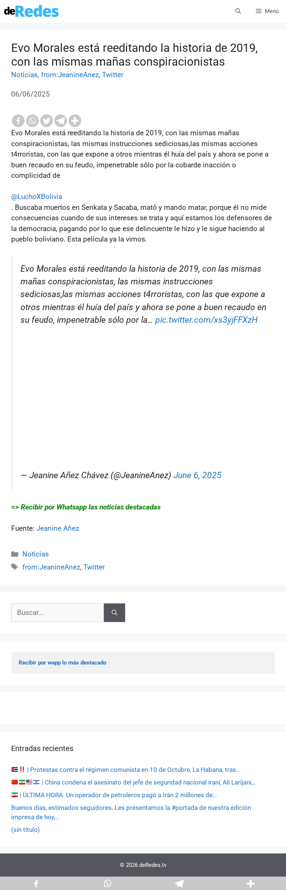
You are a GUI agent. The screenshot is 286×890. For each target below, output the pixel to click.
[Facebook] (18, 120)
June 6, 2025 (198, 475)
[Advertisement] (143, 417)
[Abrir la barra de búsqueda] (238, 11)
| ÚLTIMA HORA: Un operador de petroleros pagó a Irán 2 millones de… (117, 795)
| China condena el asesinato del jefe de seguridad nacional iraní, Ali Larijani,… (148, 782)
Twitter (112, 74)
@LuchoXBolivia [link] (36, 196)
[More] (75, 120)
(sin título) (25, 829)
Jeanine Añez (57, 528)
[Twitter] (46, 120)
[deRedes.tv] (32, 11)
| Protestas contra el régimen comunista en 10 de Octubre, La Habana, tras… (133, 769)
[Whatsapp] (32, 120)
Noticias (24, 74)
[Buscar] (114, 612)
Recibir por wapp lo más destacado (62, 662)
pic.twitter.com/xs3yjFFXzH (206, 320)
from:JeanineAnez (70, 74)
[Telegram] (60, 120)
